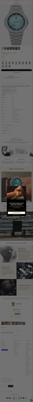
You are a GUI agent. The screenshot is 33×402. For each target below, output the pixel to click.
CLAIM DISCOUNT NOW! (16, 212)
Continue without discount (16, 214)
